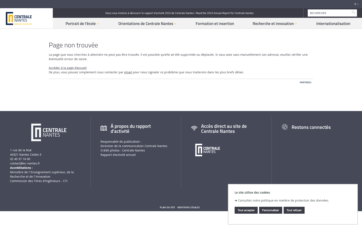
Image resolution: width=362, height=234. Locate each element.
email (128, 72)
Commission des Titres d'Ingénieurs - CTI (38, 181)
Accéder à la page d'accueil (68, 68)
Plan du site (167, 207)
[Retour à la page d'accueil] (26, 18)
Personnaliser (270, 210)
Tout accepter (246, 210)
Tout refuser (294, 210)
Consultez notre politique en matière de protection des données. (283, 200)
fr (355, 4)
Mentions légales (188, 207)
